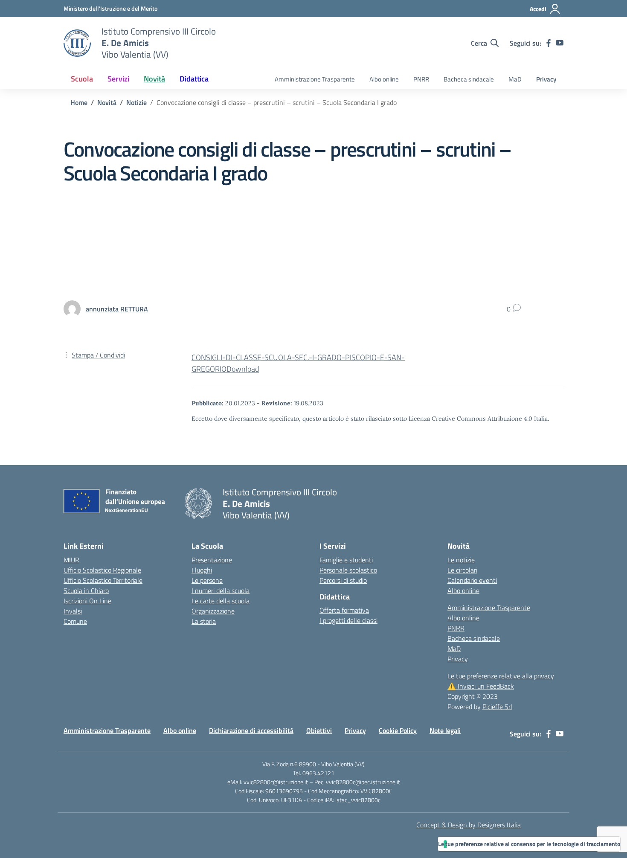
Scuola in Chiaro (86, 590)
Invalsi (73, 611)
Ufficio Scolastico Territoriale (103, 580)
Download (242, 369)
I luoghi (202, 570)
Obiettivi (319, 730)
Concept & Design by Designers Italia (468, 825)
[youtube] (559, 43)
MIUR (71, 560)
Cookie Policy (398, 730)
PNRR (421, 79)
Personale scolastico (348, 570)
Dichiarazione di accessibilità (251, 730)
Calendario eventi (472, 580)
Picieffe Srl (497, 706)
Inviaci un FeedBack (480, 686)
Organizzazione (213, 611)
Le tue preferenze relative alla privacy (500, 676)
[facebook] (548, 43)
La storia (204, 621)
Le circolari (462, 570)
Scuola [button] (82, 78)
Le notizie (461, 560)
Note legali (445, 730)
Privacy (546, 79)
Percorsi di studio (343, 580)
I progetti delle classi (348, 620)
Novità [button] (154, 78)
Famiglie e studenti (346, 560)
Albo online (384, 79)
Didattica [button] (194, 78)
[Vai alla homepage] (77, 43)
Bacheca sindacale (469, 79)
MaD (515, 79)
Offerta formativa (344, 610)
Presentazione (212, 560)
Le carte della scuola (221, 601)
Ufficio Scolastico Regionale (102, 570)
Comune (75, 621)
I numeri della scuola (221, 590)
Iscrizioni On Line (87, 601)
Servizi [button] (118, 78)
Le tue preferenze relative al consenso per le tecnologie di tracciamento (529, 843)
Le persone (207, 580)
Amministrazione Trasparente (315, 79)
